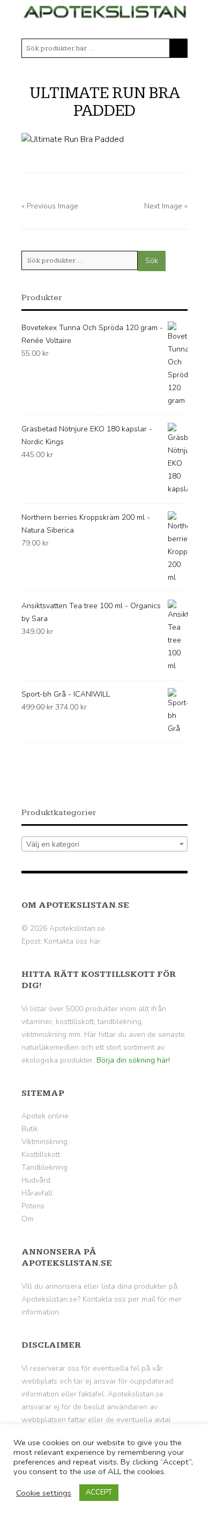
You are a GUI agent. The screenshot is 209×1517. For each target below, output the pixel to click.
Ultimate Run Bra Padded (104, 102)
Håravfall (37, 1193)
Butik (29, 1129)
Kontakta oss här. (73, 941)
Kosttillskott (40, 1154)
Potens (32, 1206)
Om (27, 1219)
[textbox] (104, 844)
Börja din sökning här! (133, 1060)
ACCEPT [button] (99, 1492)
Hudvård (35, 1180)
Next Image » (166, 206)
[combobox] (104, 843)
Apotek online (45, 1116)
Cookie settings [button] (43, 1493)
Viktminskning (44, 1142)
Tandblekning (44, 1167)
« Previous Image (49, 206)
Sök (151, 261)
